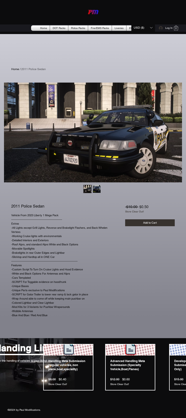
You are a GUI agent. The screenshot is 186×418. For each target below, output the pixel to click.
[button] (143, 28)
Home (15, 69)
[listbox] (143, 28)
